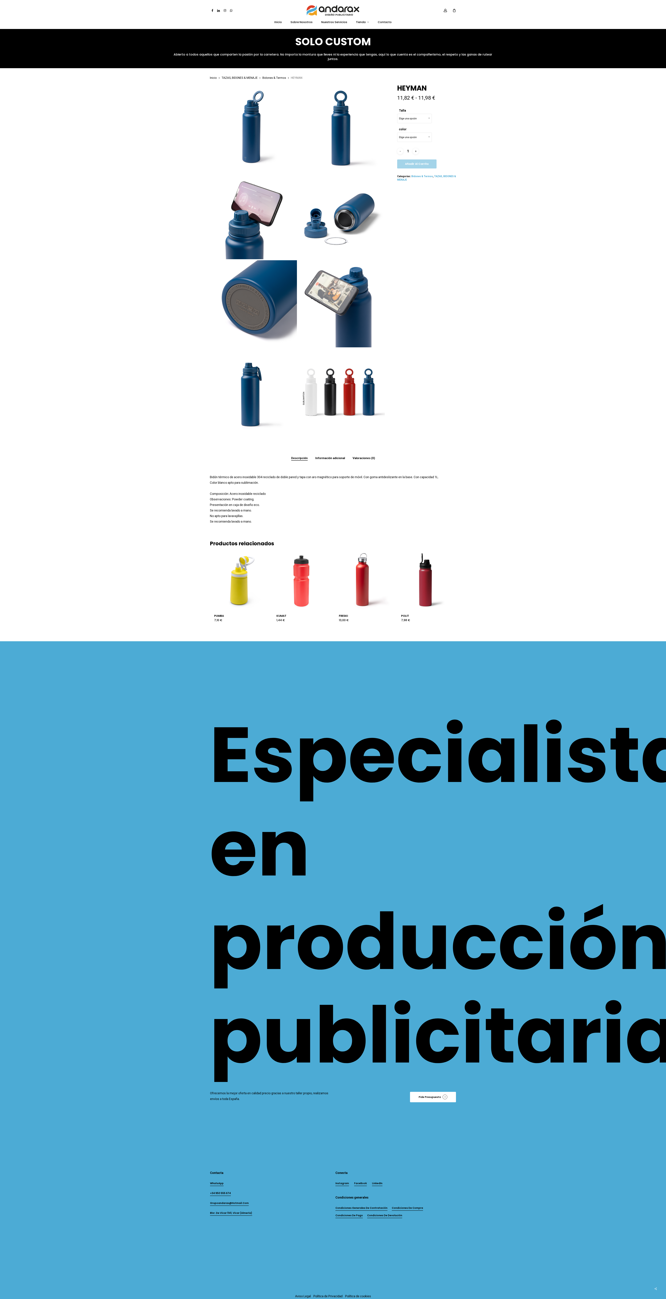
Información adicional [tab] (330, 458)
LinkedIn (377, 1183)
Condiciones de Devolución (384, 1215)
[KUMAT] (301, 580)
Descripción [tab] (299, 458)
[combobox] (414, 118)
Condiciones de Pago (349, 1215)
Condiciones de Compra (407, 1208)
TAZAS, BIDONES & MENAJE (240, 77)
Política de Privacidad (328, 1296)
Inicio (213, 77)
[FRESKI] (364, 580)
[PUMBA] (239, 580)
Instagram (342, 1183)
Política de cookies (358, 1296)
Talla (402, 110)
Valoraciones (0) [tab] (364, 458)
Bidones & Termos (274, 77)
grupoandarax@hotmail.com (229, 1203)
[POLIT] (426, 580)
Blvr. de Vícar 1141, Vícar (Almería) (231, 1213)
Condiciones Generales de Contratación (361, 1208)
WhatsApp (217, 1183)
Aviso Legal (303, 1296)
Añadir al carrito (417, 164)
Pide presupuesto (430, 1097)
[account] (445, 10)
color (403, 129)
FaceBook (360, 1183)
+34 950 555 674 (220, 1193)
